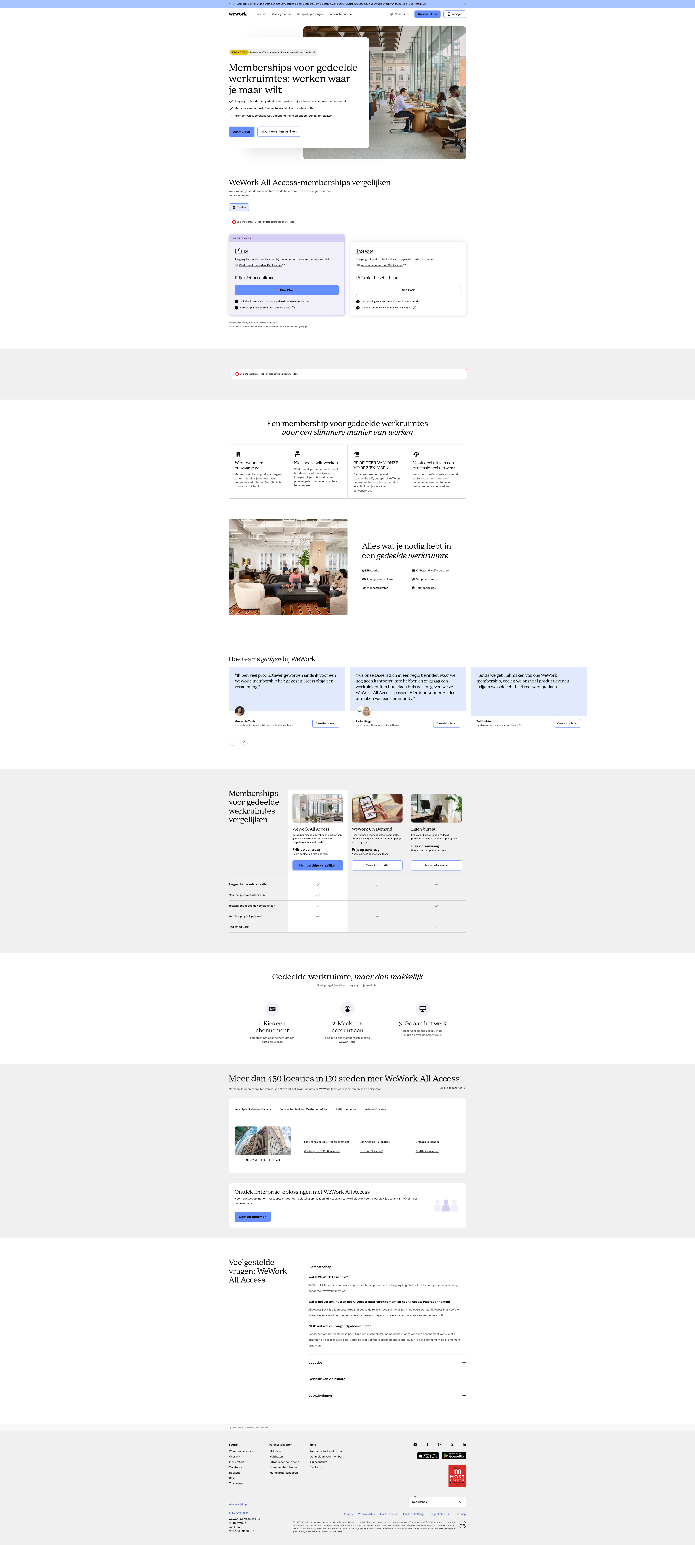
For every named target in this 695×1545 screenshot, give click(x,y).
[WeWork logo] (238, 14)
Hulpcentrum (318, 1462)
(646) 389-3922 (238, 1513)
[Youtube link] (415, 1444)
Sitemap (461, 1514)
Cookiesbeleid (389, 1514)
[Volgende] (233, 4)
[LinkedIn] (464, 1444)
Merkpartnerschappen (284, 1472)
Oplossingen (236, 1427)
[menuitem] (261, 14)
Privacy (348, 1514)
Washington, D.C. (322, 1151)
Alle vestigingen (239, 1504)
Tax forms (316, 1467)
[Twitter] (452, 1444)
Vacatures (235, 1467)
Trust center (237, 1483)
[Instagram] (440, 1444)
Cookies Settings (413, 1514)
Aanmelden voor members (327, 1456)
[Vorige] (230, 4)
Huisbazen (276, 1456)
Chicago (428, 1141)
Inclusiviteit (236, 1462)
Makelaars (276, 1451)
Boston (371, 1151)
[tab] (253, 1111)
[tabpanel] (347, 1141)
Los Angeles (375, 1141)
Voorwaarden (366, 1514)
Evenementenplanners (284, 1467)
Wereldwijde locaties (242, 1451)
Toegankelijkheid (439, 1514)
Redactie (235, 1472)
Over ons (235, 1456)
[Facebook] (427, 1444)
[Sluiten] (464, 3)
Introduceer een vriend (284, 1462)
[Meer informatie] (293, 307)
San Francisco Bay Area (326, 1141)
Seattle (427, 1151)
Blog (232, 1478)
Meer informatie (417, 4)
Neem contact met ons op (326, 1451)
